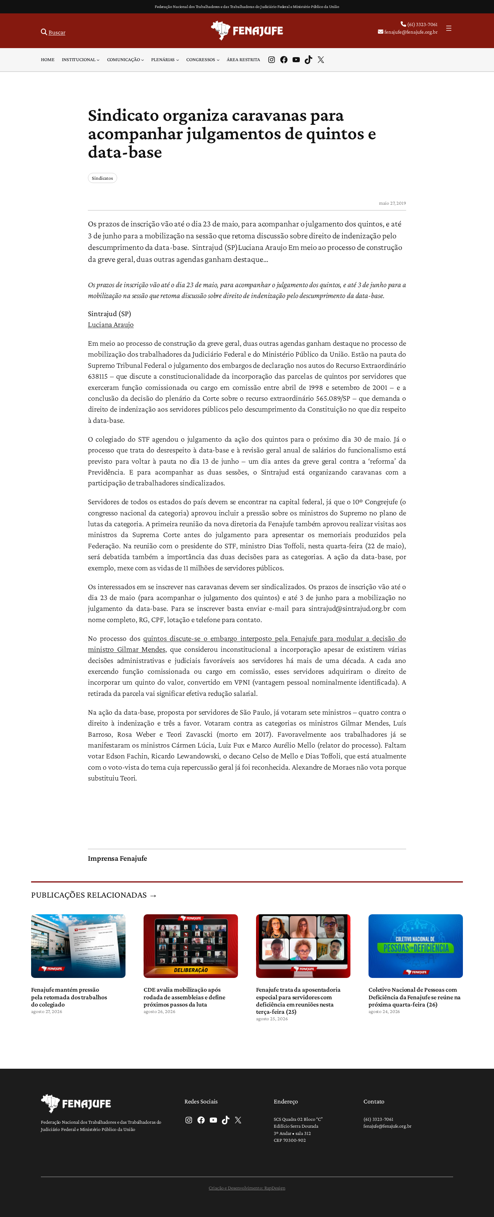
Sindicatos (102, 178)
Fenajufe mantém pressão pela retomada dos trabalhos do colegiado (69, 997)
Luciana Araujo (111, 324)
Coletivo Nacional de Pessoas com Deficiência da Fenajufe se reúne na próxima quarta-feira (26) (415, 997)
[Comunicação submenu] (142, 59)
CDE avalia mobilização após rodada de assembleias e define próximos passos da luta (184, 997)
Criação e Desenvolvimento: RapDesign (247, 1188)
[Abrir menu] (448, 28)
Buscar (56, 32)
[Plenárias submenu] (177, 59)
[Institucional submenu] (98, 59)
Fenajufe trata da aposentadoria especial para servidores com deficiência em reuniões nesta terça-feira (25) (298, 1000)
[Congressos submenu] (218, 59)
